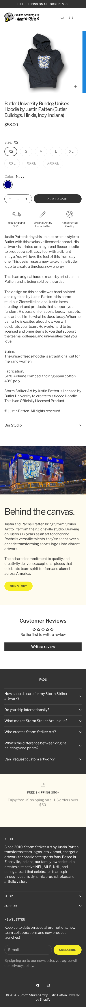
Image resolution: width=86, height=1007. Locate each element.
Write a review (43, 647)
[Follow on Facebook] (37, 985)
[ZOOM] (75, 86)
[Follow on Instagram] (48, 985)
